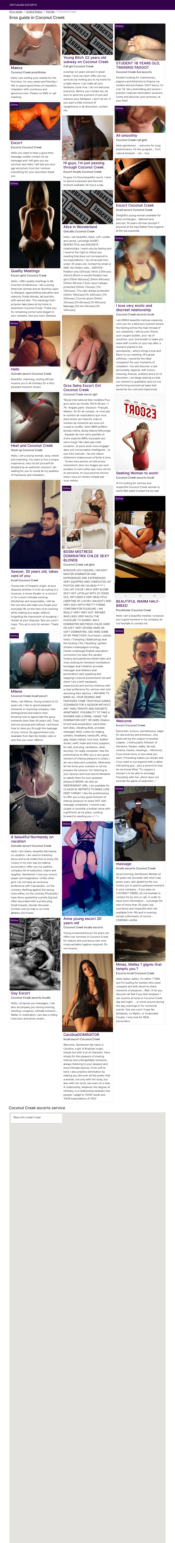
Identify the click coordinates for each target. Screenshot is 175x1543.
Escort (16, 143)
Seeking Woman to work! (137, 473)
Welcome (124, 721)
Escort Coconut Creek (135, 205)
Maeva (16, 68)
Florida (50, 11)
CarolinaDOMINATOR (81, 1034)
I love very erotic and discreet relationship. (134, 307)
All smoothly (126, 135)
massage (123, 864)
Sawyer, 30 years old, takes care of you (34, 573)
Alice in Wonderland (80, 227)
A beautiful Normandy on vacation (32, 839)
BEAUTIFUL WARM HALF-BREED (138, 603)
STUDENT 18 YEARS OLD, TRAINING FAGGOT (138, 65)
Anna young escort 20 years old (82, 920)
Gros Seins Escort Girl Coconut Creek (82, 387)
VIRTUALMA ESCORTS (23, 4)
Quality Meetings (25, 271)
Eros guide (15, 11)
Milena (16, 691)
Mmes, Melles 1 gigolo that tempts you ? (139, 966)
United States (34, 11)
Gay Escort (20, 993)
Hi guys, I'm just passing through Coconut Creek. (84, 165)
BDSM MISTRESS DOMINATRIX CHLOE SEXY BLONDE (86, 555)
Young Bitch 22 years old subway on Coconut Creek (86, 59)
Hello (15, 369)
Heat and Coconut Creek (32, 445)
